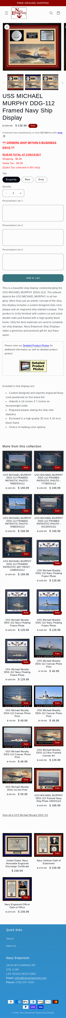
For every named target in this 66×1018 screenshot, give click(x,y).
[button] (6, 13)
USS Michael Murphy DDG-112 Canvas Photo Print (48, 664)
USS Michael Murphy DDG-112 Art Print (17, 788)
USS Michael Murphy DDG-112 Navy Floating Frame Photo (49, 573)
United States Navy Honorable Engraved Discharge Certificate (17, 863)
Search (10, 938)
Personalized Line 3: (12, 249)
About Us (11, 946)
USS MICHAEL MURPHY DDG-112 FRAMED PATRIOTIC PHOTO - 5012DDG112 (49, 522)
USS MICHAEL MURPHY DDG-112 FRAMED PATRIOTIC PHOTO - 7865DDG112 (17, 479)
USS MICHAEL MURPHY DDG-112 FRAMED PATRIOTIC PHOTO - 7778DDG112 (49, 479)
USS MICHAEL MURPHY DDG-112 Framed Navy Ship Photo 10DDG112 (49, 798)
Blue (27, 179)
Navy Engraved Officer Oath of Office (17, 906)
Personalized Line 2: (12, 225)
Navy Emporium (27, 1013)
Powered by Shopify (44, 1013)
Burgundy (11, 179)
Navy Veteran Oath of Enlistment (49, 862)
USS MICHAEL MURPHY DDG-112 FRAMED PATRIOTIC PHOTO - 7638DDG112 (17, 522)
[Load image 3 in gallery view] (50, 82)
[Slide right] (62, 82)
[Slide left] (3, 82)
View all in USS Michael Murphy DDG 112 (25, 815)
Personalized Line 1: (12, 201)
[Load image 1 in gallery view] (15, 82)
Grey (41, 179)
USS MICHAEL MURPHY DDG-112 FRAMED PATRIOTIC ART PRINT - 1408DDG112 (17, 565)
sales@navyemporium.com (30, 978)
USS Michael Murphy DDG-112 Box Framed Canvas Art (48, 753)
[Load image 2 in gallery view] (33, 82)
